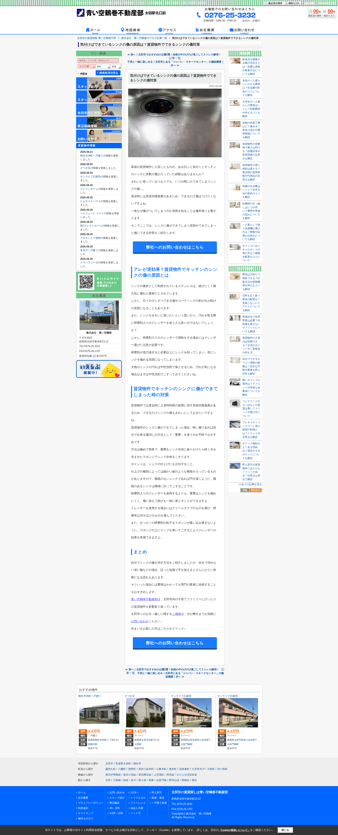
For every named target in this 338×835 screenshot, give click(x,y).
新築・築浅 (158, 797)
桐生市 (98, 740)
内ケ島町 (222, 769)
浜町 (150, 740)
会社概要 (83, 797)
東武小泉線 (129, 774)
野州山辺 (174, 780)
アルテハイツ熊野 (90, 238)
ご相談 (176, 613)
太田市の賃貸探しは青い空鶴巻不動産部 (200, 792)
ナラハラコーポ (89, 262)
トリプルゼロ (138, 797)
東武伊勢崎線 (113, 774)
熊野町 (132, 769)
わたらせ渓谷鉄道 (187, 774)
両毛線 (170, 774)
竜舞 (151, 780)
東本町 (173, 769)
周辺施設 (114, 802)
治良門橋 (161, 780)
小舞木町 (161, 769)
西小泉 (142, 780)
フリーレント (138, 802)
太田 (108, 780)
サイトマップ (85, 813)
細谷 (125, 780)
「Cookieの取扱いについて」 (234, 830)
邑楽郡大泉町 (123, 763)
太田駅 (137, 744)
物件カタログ (85, 818)
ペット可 (135, 813)
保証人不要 (136, 808)
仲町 (104, 740)
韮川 (133, 780)
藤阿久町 (110, 769)
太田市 (144, 740)
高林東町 (184, 769)
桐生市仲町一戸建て (91, 155)
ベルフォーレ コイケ (92, 213)
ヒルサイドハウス (90, 201)
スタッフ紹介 (117, 797)
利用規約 (83, 808)
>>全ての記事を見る (250, 484)
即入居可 (157, 792)
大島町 (211, 769)
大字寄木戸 (198, 769)
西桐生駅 (92, 744)
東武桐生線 (144, 774)
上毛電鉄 (159, 774)
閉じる (285, 830)
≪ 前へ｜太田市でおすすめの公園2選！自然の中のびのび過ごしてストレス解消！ (174, 54)
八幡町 (122, 769)
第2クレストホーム (91, 225)
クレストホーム (89, 188)
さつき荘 (85, 167)
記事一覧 (175, 58)
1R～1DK (114, 808)
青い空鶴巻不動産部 (144, 599)
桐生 (194, 780)
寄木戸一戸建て (89, 250)
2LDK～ (134, 792)
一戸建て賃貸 (159, 802)
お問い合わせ (140, 621)
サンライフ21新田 (90, 176)
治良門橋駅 (186, 744)
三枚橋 (117, 780)
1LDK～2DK (116, 813)
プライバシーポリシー (90, 802)
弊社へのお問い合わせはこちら (175, 247)
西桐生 (185, 780)
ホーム (82, 792)
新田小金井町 (202, 740)
